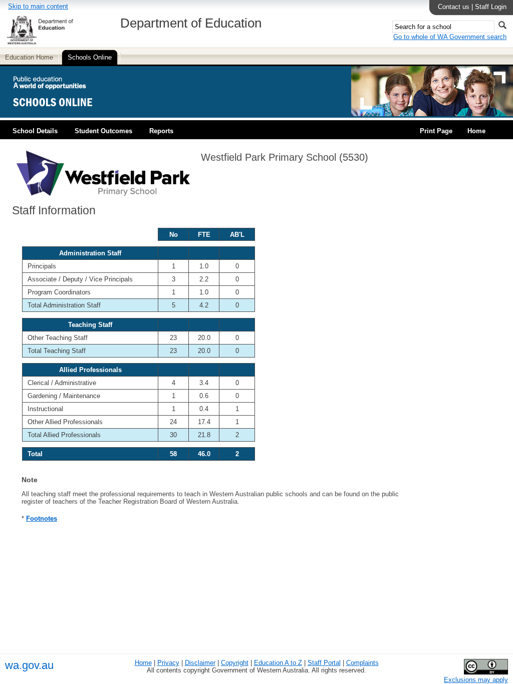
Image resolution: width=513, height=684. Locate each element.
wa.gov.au (29, 665)
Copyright (234, 662)
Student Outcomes (103, 131)
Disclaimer (200, 662)
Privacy (168, 662)
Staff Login (490, 7)
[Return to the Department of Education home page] (40, 43)
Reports (161, 131)
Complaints (362, 662)
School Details (35, 131)
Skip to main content (38, 6)
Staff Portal (324, 662)
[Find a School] (61, 114)
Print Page (436, 131)
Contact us (453, 7)
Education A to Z (278, 662)
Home (476, 131)
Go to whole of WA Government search (449, 37)
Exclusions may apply (476, 679)
